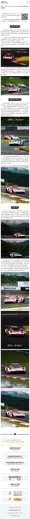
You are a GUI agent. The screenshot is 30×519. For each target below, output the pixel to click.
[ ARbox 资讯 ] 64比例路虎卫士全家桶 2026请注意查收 (12, 441)
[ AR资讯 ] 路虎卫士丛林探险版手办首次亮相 (11, 440)
